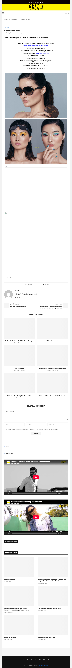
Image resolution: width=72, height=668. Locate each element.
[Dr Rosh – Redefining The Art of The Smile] (19, 383)
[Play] (6, 493)
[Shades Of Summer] (19, 625)
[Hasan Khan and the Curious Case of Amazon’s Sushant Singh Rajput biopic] (19, 596)
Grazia (12, 33)
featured (8, 277)
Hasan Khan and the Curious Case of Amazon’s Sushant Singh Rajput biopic (16, 609)
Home (6, 19)
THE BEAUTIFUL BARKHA (46, 637)
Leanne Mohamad (9, 579)
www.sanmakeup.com (42, 53)
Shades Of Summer (10, 637)
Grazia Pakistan (43, 665)
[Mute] (63, 493)
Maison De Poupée (52, 341)
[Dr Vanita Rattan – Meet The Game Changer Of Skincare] (19, 328)
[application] (36, 477)
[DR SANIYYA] (19, 355)
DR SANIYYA (19, 368)
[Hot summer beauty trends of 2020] (53, 596)
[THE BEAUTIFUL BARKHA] (53, 625)
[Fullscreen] (65, 493)
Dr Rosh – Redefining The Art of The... (19, 396)
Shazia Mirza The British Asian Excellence (52, 368)
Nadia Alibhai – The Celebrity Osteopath (52, 396)
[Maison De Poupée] (52, 328)
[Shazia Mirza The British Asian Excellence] (52, 355)
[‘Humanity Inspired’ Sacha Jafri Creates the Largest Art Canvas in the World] (53, 567)
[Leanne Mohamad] (19, 567)
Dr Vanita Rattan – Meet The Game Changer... (19, 341)
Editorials (14, 19)
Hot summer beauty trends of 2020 (49, 608)
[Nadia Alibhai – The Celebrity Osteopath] (52, 383)
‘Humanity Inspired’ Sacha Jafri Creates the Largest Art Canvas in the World (52, 580)
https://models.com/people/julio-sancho (36, 46)
